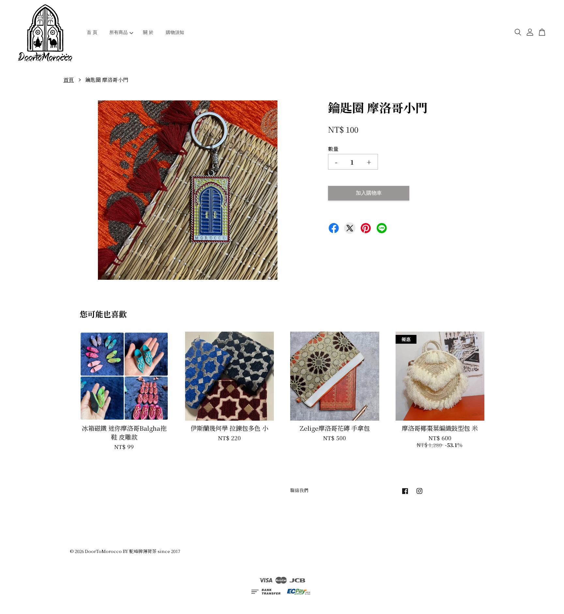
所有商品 (118, 32)
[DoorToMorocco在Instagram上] (419, 493)
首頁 (68, 79)
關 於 (148, 32)
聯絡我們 (299, 490)
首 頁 (92, 32)
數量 (333, 149)
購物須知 (175, 32)
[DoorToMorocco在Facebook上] (405, 493)
